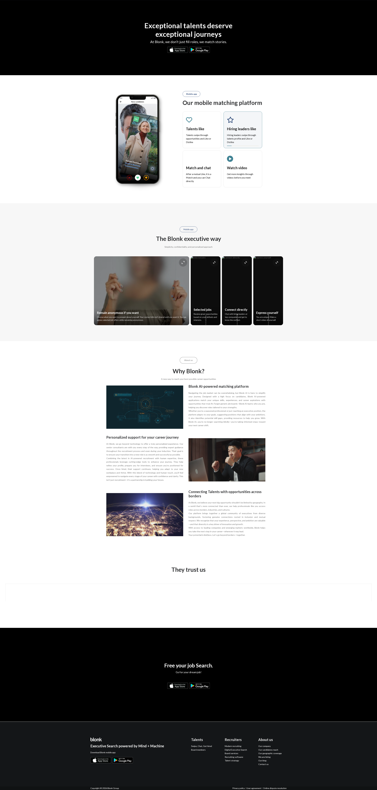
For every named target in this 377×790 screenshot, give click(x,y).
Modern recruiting (233, 746)
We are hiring (264, 757)
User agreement (253, 788)
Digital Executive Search (236, 750)
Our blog (262, 760)
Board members (198, 750)
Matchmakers (220, 6)
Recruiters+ (181, 6)
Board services (200, 6)
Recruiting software (234, 757)
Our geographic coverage (270, 753)
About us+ (262, 6)
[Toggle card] (183, 262)
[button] (91, 769)
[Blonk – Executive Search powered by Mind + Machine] (96, 6)
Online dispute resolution (275, 788)
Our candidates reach (268, 750)
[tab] (202, 130)
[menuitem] (166, 5)
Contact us (263, 764)
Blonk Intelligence (242, 6)
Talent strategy (232, 760)
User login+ (278, 6)
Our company (264, 746)
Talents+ (166, 6)
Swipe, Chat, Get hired (201, 746)
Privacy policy (238, 788)
